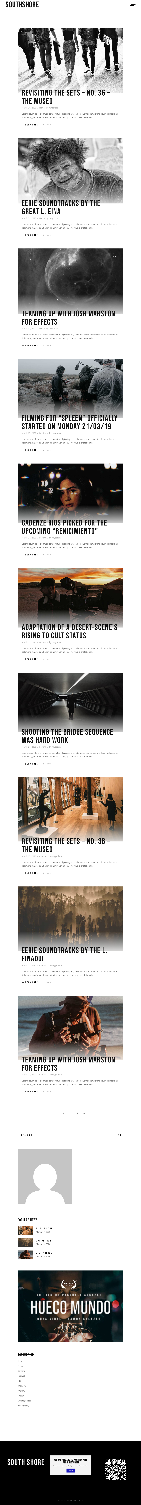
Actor (20, 1361)
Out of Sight (44, 1240)
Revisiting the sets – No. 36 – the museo (66, 97)
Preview (21, 1390)
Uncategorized (24, 1400)
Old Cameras (44, 1252)
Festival (42, 433)
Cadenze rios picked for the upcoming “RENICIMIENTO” (64, 527)
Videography (23, 1405)
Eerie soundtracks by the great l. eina (61, 207)
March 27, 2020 (29, 433)
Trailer (21, 1395)
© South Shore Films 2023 (70, 1500)
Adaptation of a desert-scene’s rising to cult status (70, 631)
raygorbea (53, 107)
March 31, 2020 (29, 107)
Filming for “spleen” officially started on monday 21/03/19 (70, 422)
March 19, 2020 (43, 1232)
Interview (22, 1385)
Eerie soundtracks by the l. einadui (65, 955)
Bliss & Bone (44, 1228)
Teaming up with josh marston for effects (68, 318)
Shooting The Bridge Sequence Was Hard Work (67, 736)
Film (41, 107)
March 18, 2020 (43, 1256)
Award (20, 1366)
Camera (43, 856)
